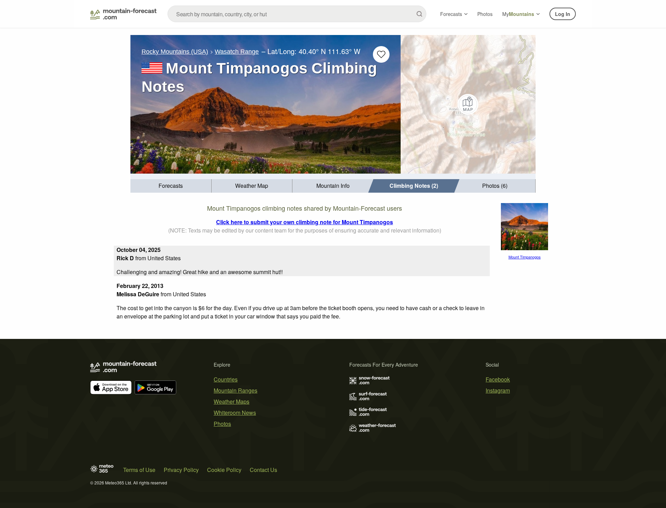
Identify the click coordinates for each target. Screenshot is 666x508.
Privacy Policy (181, 470)
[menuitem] (171, 186)
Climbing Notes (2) (414, 186)
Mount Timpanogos (525, 257)
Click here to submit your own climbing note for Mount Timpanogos (304, 222)
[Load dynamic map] (468, 104)
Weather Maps (231, 401)
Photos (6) (494, 186)
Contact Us (263, 470)
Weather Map (251, 186)
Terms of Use (139, 470)
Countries (226, 379)
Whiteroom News (235, 413)
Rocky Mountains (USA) (175, 51)
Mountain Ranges (235, 390)
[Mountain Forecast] (123, 13)
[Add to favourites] (381, 54)
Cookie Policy (224, 470)
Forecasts (451, 13)
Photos (485, 13)
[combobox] (297, 14)
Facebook (498, 379)
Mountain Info (333, 186)
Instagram (498, 390)
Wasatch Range (237, 51)
